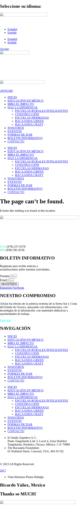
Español (12, 29)
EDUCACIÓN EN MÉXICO (26, 100)
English (12, 32)
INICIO (12, 97)
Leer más (5, 320)
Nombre (5, 276)
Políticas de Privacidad (13, 457)
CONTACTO (16, 141)
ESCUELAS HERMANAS (32, 117)
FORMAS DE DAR (20, 134)
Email (4, 280)
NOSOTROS (16, 127)
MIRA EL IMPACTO (21, 104)
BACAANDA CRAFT (29, 124)
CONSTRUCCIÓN (27, 114)
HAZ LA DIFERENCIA (23, 107)
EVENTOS (15, 131)
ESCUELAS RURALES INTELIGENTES (41, 110)
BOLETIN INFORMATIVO (25, 138)
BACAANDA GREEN (29, 121)
